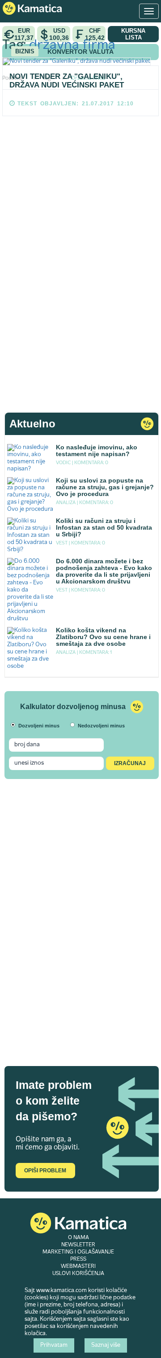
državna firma (72, 45)
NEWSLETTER (78, 1245)
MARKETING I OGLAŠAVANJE (78, 1252)
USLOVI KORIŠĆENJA (78, 1273)
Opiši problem (45, 1170)
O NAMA (78, 1237)
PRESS (78, 1259)
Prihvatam (54, 1345)
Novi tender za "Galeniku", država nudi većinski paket (66, 80)
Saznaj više (105, 1345)
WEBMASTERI (78, 1266)
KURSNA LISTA (133, 34)
